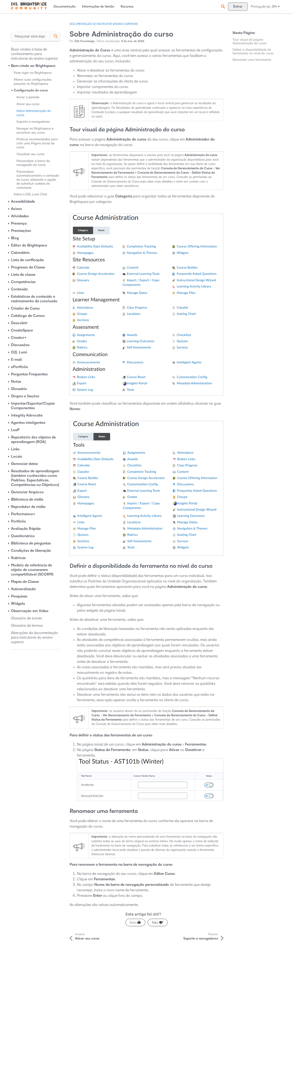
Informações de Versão (98, 6)
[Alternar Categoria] (9, 66)
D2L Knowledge (85, 41)
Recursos (127, 6)
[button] (222, 7)
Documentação (65, 6)
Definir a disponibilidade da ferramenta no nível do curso (253, 51)
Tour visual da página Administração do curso (249, 41)
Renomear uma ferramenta (252, 59)
